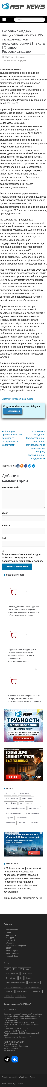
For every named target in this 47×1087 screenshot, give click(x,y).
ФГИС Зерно (24, 793)
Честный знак (11, 803)
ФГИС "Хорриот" (13, 953)
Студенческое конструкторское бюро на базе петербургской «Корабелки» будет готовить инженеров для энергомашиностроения (22, 655)
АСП (7, 793)
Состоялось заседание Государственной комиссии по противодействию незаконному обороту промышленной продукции (35, 445)
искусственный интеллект (15, 808)
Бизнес (9, 932)
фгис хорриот (22, 818)
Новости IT (10, 940)
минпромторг (34, 808)
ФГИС (8, 948)
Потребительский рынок (16, 945)
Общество (10, 943)
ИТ (14, 793)
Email (6, 525)
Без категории (12, 930)
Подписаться (13, 411)
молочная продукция (13, 813)
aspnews (22, 57)
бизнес (29, 803)
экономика (34, 823)
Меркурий (22, 61)
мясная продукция (32, 813)
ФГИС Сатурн (27, 798)
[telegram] (33, 466)
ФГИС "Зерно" (12, 951)
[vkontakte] (18, 466)
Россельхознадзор (23, 399)
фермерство (10, 823)
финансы (22, 823)
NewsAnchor (7, 1084)
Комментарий (10, 487)
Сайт (5, 538)
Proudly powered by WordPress (15, 1077)
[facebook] (25, 466)
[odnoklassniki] (22, 466)
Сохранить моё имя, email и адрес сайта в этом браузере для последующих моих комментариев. (22, 557)
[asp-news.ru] (23, 6)
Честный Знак (12, 956)
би (21, 803)
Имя (5, 513)
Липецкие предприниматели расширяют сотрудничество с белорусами (12, 438)
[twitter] (29, 466)
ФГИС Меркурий (12, 798)
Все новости (12, 61)
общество (9, 818)
